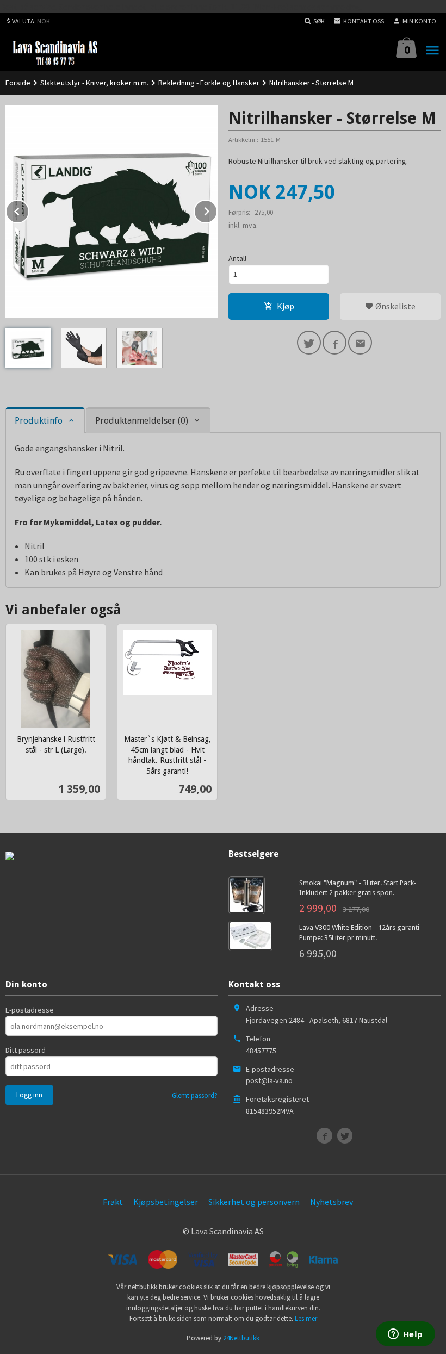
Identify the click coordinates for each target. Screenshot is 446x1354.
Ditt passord (25, 1050)
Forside (17, 83)
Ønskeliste (395, 306)
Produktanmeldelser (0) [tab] (141, 420)
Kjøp (285, 306)
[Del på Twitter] (309, 343)
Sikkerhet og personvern (254, 1201)
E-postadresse (29, 1010)
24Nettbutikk (241, 1338)
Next (217, 209)
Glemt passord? (195, 1095)
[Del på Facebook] (334, 343)
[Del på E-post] (360, 343)
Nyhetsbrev (331, 1201)
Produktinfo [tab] (39, 420)
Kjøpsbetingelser (165, 1201)
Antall (237, 258)
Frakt (113, 1201)
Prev (28, 209)
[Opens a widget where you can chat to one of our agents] (405, 1335)
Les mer (306, 1318)
